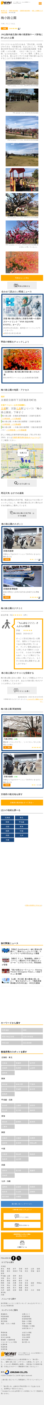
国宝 (25, 1030)
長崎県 (32, 1187)
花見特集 (4, 1335)
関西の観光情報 (13, 10)
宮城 (20, 1269)
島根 (26, 1285)
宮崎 (38, 1290)
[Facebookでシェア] (13, 1258)
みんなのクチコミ (34, 1303)
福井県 (32, 1110)
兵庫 (14, 1283)
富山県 (4, 1110)
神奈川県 (19, 1084)
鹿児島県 (5, 1197)
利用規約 (21, 1380)
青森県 (18, 1063)
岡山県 (18, 1154)
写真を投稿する (24, 286)
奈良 (26, 1283)
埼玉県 (4, 1089)
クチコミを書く (24, 691)
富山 (8, 1278)
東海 (21, 826)
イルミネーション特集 (9, 1342)
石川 (14, 1278)
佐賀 (14, 1290)
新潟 (20, 1276)
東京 (8, 1271)
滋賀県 (4, 1143)
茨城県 (18, 1089)
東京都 (4, 1084)
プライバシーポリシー (34, 1380)
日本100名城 (28, 1036)
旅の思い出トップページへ (22, 1204)
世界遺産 (5, 1030)
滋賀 (32, 1283)
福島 (38, 1269)
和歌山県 (33, 1143)
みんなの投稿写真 (7, 1306)
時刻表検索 (5, 1316)
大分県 (18, 1192)
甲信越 (21, 822)
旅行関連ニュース (7, 1303)
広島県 (4, 1154)
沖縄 (7, 840)
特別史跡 (5, 1043)
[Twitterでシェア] (18, 1258)
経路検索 (4, 1319)
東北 (21, 818)
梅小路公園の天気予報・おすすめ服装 (24, 514)
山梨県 (18, 1105)
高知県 (4, 1175)
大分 (32, 1290)
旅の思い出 (4, 10)
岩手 (14, 1269)
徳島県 (4, 1170)
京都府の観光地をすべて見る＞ (22, 802)
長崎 (20, 1290)
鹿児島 (3, 1292)
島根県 (4, 1159)
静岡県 (18, 1122)
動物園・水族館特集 (8, 1340)
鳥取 (20, 1285)
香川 (14, 1288)
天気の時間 (26, 1337)
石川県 (18, 1110)
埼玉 (26, 1271)
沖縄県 (18, 1197)
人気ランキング (20, 1303)
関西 (7, 831)
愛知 (8, 1280)
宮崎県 (32, 1192)
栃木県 (32, 1089)
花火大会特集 (5, 1337)
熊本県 (4, 1192)
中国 (21, 831)
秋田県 (18, 1068)
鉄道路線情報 (27, 1319)
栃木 (38, 1271)
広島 (14, 1285)
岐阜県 (32, 1122)
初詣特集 (4, 1347)
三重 (26, 1280)
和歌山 (39, 1283)
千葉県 (32, 1084)
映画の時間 (26, 1335)
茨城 (32, 1271)
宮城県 (4, 1068)
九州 (21, 835)
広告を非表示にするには (33, 905)
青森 (8, 1269)
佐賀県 (18, 1187)
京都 (3, 408)
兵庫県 (32, 1138)
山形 (32, 1269)
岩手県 (32, 1063)
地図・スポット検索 (8, 1323)
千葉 (20, 1271)
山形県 (32, 1068)
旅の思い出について (10, 1380)
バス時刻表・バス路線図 (11, 419)
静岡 (14, 1280)
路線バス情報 (27, 1321)
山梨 (8, 1276)
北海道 (7, 818)
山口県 (18, 1159)
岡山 (8, 1285)
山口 (32, 1285)
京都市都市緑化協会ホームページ (26, 437)
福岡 (8, 1290)
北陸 (7, 826)
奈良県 (18, 1143)
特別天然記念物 (8, 1036)
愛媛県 (32, 1170)
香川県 (18, 1170)
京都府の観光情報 (25, 10)
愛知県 (4, 1122)
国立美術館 (27, 1043)
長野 (14, 1276)
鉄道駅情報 (26, 1316)
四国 (7, 835)
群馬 (2, 1273)
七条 (18, 408)
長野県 (32, 1105)
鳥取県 (32, 1154)
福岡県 (4, 1187)
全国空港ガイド (27, 1328)
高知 (26, 1288)
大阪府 (18, 1138)
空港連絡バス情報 (28, 1326)
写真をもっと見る (22, 278)
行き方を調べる (24, 484)
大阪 (8, 1283)
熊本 (26, 1290)
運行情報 (4, 1321)
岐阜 (20, 1280)
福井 (20, 1278)
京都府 (4, 1138)
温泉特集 (4, 1349)
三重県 (4, 1127)
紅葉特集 (4, 1344)
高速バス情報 (27, 1323)
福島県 (4, 1073)
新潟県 (4, 1105)
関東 (7, 822)
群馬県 (4, 1094)
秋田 (26, 1269)
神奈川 (15, 1271)
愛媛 (20, 1288)
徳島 (8, 1288)
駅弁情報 (25, 1340)
